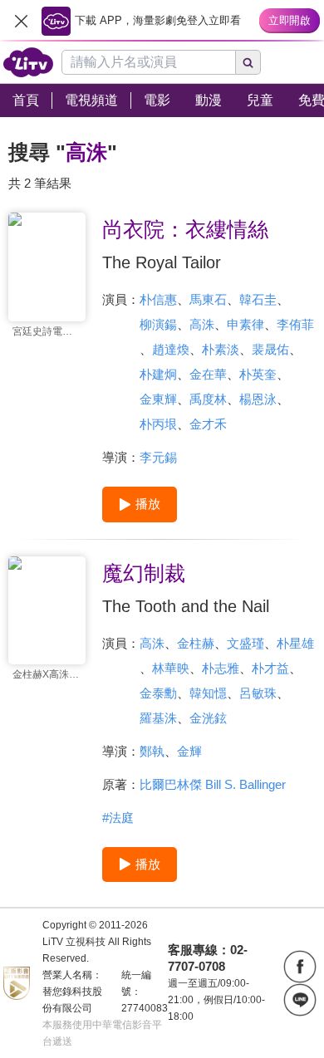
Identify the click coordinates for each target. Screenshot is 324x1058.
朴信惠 (158, 299)
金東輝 (158, 399)
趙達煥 (170, 349)
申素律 (245, 324)
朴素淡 (220, 349)
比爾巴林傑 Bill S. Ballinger (213, 784)
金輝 (189, 751)
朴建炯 (158, 374)
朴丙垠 (158, 424)
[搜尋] (248, 62)
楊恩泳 (258, 399)
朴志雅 (220, 668)
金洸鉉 (208, 718)
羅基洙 (158, 718)
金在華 (208, 374)
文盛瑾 (245, 643)
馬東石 (208, 299)
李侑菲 (295, 324)
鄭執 (152, 751)
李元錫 (158, 457)
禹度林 (208, 399)
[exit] (21, 21)
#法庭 (118, 818)
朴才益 (270, 668)
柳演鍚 (158, 324)
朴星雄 (295, 643)
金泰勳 (158, 693)
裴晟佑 (270, 349)
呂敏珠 (258, 693)
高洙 (201, 324)
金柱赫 (195, 643)
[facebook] (300, 966)
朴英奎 (258, 374)
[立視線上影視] (28, 62)
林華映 (170, 668)
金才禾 (208, 424)
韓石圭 (258, 299)
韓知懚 (208, 693)
